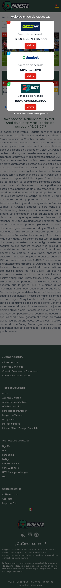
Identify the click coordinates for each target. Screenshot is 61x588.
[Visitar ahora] (30, 26)
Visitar (30, 45)
